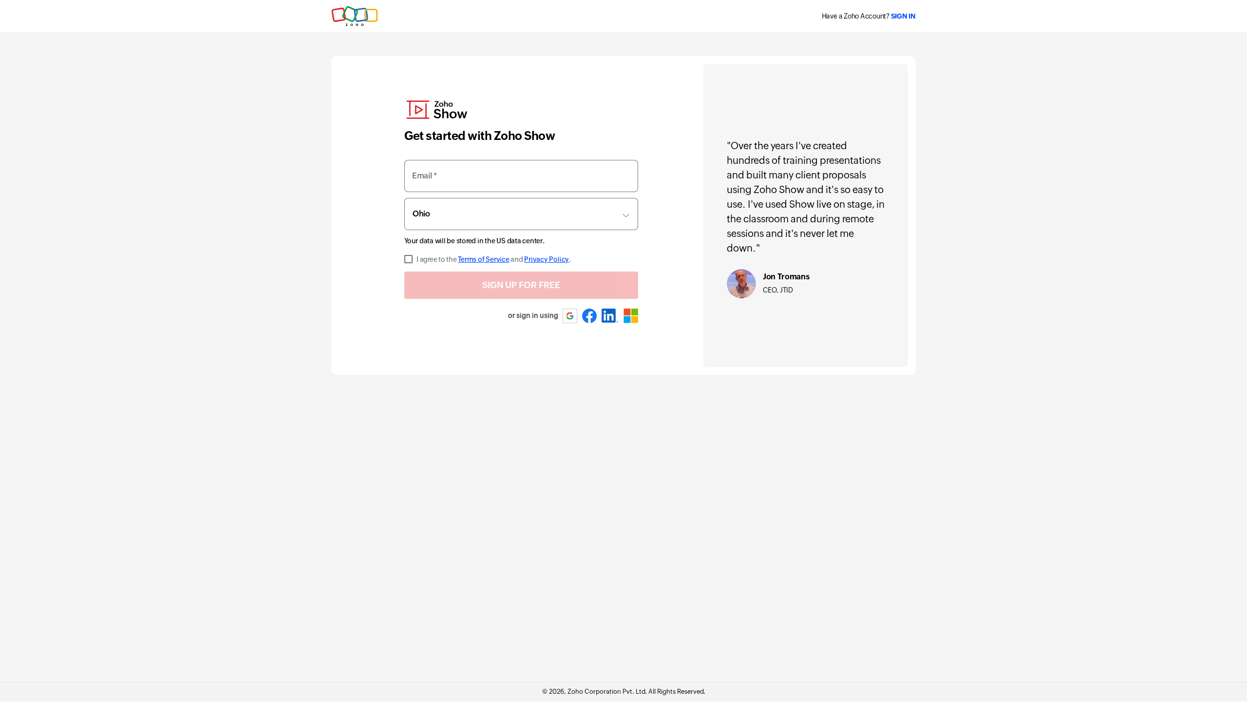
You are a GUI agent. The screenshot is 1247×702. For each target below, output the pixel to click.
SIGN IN (903, 16)
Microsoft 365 (631, 316)
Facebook (589, 316)
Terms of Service (483, 259)
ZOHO (355, 16)
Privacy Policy (546, 259)
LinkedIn (610, 316)
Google (570, 315)
